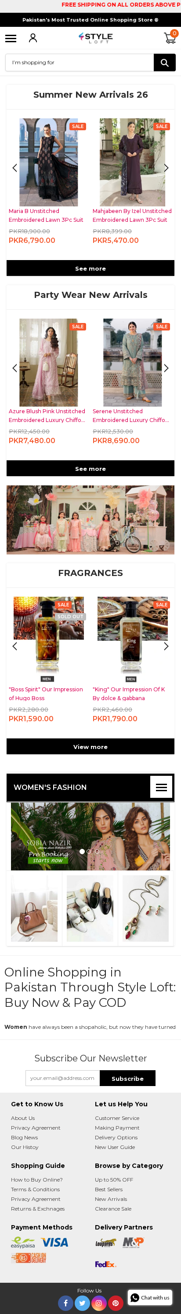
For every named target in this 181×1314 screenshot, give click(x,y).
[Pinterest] (115, 1295)
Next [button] (14, 168)
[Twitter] (82, 1295)
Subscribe (128, 1071)
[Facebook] (65, 1295)
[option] (48, 189)
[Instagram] (99, 1295)
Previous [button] (166, 168)
